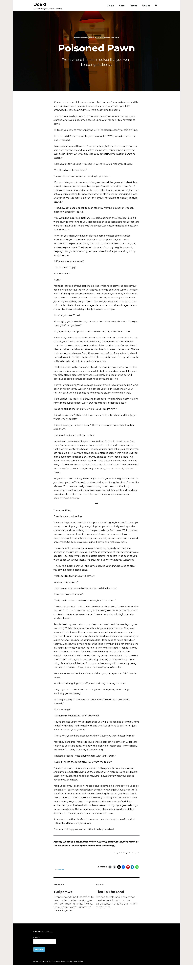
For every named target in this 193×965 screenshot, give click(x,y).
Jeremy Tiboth (95, 37)
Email (36, 938)
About (122, 6)
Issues (133, 6)
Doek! (39, 4)
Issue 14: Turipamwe (111, 37)
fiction (61, 869)
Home (111, 6)
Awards (146, 6)
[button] (156, 6)
